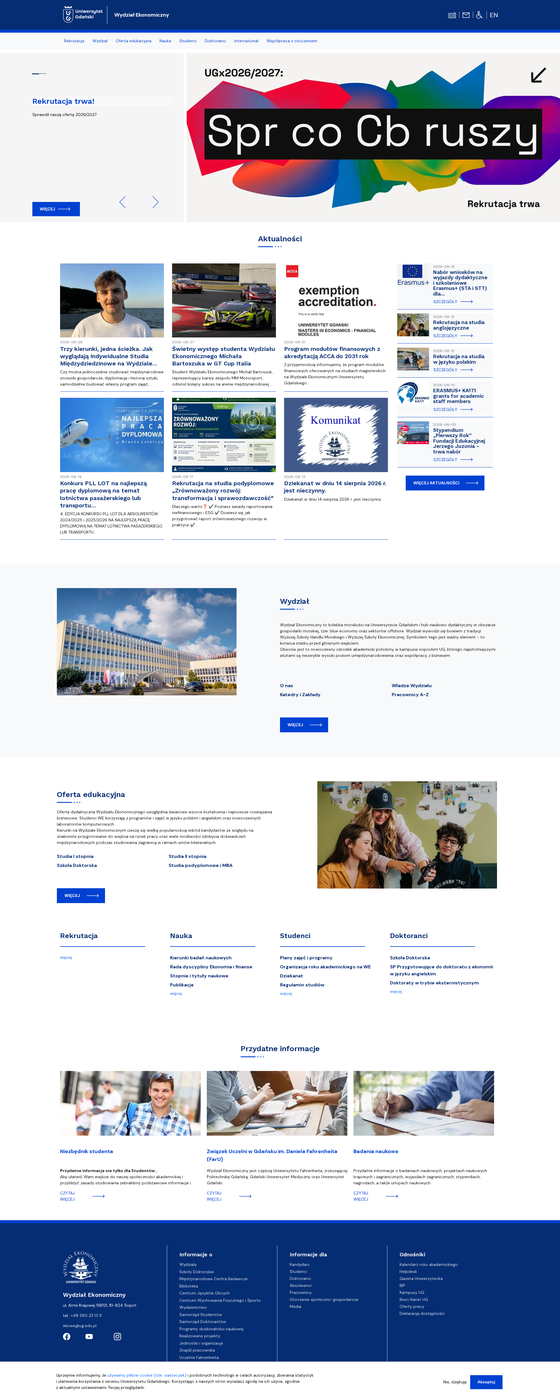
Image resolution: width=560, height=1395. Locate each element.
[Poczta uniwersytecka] (466, 14)
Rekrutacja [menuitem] (74, 40)
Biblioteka (188, 1286)
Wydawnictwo (193, 1307)
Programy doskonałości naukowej (211, 1328)
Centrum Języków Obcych (204, 1293)
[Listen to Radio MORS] (452, 14)
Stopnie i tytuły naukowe (199, 976)
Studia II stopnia (187, 856)
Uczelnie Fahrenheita (199, 1357)
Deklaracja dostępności (422, 1313)
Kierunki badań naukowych (201, 958)
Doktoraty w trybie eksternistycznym (434, 983)
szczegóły (445, 301)
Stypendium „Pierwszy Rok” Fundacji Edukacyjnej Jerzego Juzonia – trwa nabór (459, 441)
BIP (402, 1285)
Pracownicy (301, 1292)
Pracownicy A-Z (410, 695)
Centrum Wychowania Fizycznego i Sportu (220, 1300)
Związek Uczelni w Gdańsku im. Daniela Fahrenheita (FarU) (272, 1155)
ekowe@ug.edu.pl (80, 1325)
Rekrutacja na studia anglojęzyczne (458, 325)
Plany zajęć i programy (306, 958)
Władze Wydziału (412, 685)
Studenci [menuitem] (188, 40)
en (494, 15)
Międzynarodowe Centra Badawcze (213, 1278)
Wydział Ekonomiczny (141, 14)
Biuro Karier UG (414, 1299)
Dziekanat (291, 976)
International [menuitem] (246, 40)
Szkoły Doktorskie (196, 1271)
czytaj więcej (67, 1196)
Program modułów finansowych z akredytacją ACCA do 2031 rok (332, 352)
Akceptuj (486, 1382)
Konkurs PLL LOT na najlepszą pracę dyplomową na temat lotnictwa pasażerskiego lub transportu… (103, 494)
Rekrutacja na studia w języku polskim (458, 359)
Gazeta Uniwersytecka (421, 1278)
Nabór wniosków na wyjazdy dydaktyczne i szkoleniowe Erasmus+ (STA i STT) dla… (460, 283)
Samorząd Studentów (200, 1314)
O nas (286, 685)
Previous (125, 202)
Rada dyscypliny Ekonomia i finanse (211, 967)
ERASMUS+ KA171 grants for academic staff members (458, 396)
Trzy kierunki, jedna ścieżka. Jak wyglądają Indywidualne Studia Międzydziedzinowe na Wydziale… (108, 356)
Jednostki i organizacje (201, 1343)
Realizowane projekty (199, 1335)
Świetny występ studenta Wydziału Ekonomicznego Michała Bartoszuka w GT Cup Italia (223, 356)
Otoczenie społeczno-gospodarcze (324, 1299)
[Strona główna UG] (83, 14)
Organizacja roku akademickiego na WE (325, 967)
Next (153, 202)
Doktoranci (409, 936)
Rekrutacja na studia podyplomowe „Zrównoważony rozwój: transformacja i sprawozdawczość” (223, 490)
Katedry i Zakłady (300, 695)
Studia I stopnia (75, 856)
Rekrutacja (79, 936)
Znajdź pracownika (197, 1350)
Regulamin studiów (302, 985)
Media (295, 1306)
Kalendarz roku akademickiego (429, 1264)
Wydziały (188, 1264)
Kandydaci (299, 1264)
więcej (295, 724)
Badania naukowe (376, 1151)
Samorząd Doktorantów (202, 1321)
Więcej (47, 209)
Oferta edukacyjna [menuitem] (133, 40)
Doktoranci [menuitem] (215, 40)
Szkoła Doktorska (77, 865)
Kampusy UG (412, 1292)
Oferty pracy (412, 1306)
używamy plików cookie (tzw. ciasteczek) (146, 1375)
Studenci (295, 936)
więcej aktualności (436, 482)
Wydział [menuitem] (100, 40)
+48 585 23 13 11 (86, 1315)
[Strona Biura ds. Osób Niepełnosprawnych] (479, 14)
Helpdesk (408, 1271)
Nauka (181, 936)
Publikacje (182, 985)
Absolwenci (301, 1285)
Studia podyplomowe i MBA (200, 865)
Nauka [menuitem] (165, 40)
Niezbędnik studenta (86, 1151)
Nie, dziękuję (455, 1382)
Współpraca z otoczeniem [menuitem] (292, 40)
